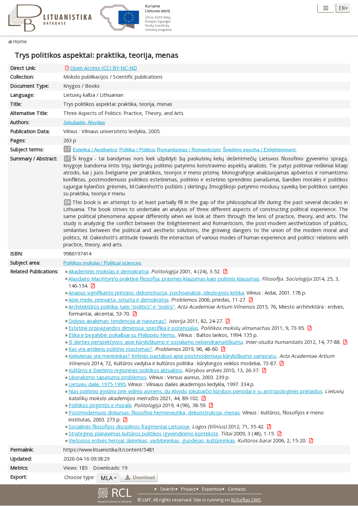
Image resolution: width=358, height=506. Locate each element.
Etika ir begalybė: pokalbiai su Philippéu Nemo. (122, 335)
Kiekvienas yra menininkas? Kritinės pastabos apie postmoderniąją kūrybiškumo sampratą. (173, 356)
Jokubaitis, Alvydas (84, 122)
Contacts (237, 489)
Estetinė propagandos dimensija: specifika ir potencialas (133, 328)
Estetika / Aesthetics (95, 149)
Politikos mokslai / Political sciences (102, 263)
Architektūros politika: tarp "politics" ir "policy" (122, 306)
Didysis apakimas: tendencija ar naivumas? (117, 321)
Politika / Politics (137, 149)
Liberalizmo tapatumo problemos (107, 377)
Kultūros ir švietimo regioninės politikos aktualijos (125, 370)
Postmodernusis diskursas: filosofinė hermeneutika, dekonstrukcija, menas (154, 412)
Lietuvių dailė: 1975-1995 (97, 384)
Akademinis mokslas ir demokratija (109, 271)
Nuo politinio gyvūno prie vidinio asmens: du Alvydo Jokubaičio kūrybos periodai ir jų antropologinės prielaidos (195, 391)
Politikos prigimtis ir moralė (100, 405)
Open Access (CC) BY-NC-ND (103, 68)
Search (167, 489)
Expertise (212, 489)
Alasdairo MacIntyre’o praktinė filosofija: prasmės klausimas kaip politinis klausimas (164, 278)
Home (20, 41)
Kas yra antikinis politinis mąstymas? (110, 349)
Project (188, 489)
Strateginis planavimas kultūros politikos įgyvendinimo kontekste (143, 433)
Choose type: (79, 477)
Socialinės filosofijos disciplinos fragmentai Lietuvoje (129, 426)
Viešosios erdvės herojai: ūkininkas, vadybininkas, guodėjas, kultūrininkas (152, 440)
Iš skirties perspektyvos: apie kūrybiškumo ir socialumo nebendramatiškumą (156, 342)
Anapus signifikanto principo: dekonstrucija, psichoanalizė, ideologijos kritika (156, 292)
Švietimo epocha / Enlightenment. (260, 149)
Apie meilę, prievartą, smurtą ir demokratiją (119, 299)
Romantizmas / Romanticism (188, 149)
